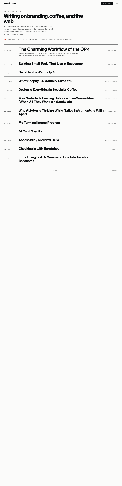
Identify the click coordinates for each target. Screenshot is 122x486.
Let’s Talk (107, 3)
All (5, 39)
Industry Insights (48, 39)
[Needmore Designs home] (10, 3)
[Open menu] (117, 3)
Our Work (12, 39)
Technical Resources (65, 39)
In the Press (22, 39)
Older (115, 170)
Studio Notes (34, 39)
